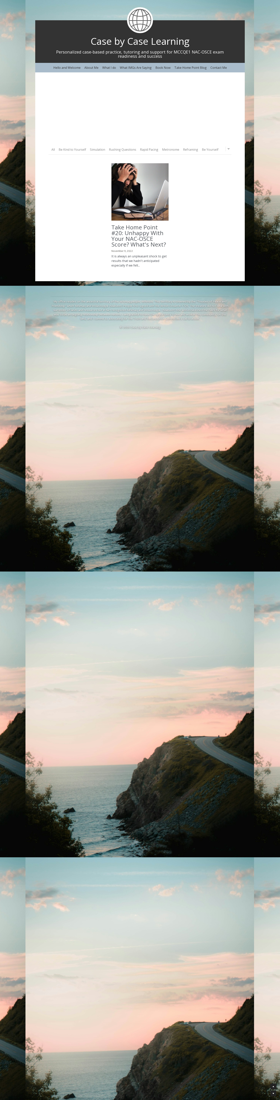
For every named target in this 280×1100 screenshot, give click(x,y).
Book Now (162, 68)
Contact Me (218, 68)
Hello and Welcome (67, 68)
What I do (109, 68)
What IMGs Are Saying (136, 68)
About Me (91, 68)
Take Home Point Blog (190, 68)
